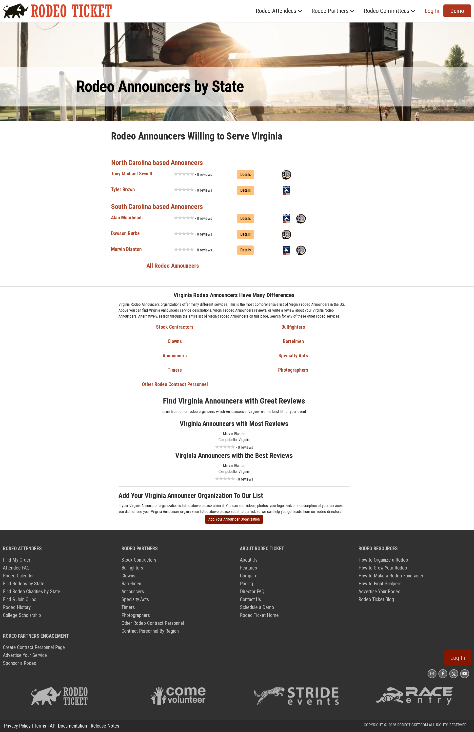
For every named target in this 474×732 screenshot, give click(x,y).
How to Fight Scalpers (379, 584)
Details (245, 174)
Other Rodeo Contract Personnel (175, 384)
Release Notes (105, 726)
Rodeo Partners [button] (330, 10)
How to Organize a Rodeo (383, 560)
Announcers (175, 356)
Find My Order (16, 560)
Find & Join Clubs (19, 599)
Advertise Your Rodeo (379, 591)
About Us (248, 560)
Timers (175, 370)
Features (248, 568)
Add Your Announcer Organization (234, 519)
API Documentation (68, 726)
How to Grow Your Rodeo (382, 568)
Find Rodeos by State (23, 584)
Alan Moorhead (126, 218)
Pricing (246, 584)
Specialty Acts (293, 356)
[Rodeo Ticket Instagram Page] (432, 673)
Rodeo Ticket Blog (376, 599)
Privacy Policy (17, 726)
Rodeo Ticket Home (259, 615)
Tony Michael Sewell (131, 174)
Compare (248, 576)
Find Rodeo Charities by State (31, 591)
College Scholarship (22, 615)
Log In (457, 657)
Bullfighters (293, 327)
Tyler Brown (123, 189)
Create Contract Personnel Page (34, 647)
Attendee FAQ (16, 568)
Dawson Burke (125, 233)
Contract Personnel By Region (150, 631)
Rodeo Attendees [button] (276, 10)
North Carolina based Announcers (157, 163)
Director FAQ (252, 591)
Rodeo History (17, 607)
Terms (40, 726)
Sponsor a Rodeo (19, 663)
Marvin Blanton (126, 249)
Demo (457, 10)
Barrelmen (293, 341)
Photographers (293, 370)
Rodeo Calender (18, 576)
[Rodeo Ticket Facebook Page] (442, 673)
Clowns (175, 341)
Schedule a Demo (257, 607)
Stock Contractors (175, 327)
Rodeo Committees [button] (386, 10)
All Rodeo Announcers (172, 265)
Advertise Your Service (25, 655)
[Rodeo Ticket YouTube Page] (464, 673)
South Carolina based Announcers (157, 207)
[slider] (184, 174)
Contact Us (250, 599)
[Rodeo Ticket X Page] (454, 673)
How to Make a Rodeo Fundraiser (390, 576)
